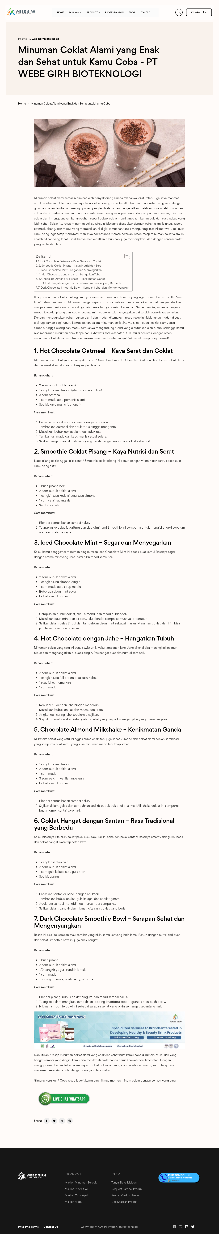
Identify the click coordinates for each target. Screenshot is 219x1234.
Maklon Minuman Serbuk (81, 1182)
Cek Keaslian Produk (124, 1202)
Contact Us (50, 1227)
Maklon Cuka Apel (76, 1195)
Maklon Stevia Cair (76, 1189)
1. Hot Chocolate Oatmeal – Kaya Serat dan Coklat (69, 261)
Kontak (145, 12)
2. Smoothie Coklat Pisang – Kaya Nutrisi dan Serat (70, 265)
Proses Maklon (114, 12)
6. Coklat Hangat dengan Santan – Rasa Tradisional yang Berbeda (80, 283)
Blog (132, 12)
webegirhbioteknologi (46, 39)
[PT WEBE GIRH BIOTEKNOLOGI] (21, 12)
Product (92, 12)
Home (60, 12)
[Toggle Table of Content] (125, 256)
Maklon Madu (73, 1202)
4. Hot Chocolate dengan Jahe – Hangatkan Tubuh (70, 274)
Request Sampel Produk (126, 1189)
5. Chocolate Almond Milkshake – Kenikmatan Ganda (71, 279)
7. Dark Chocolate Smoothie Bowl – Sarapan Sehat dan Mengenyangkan (83, 287)
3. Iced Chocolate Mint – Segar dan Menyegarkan (70, 270)
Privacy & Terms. (28, 1227)
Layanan (74, 12)
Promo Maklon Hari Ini (125, 1195)
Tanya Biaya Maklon (124, 1182)
